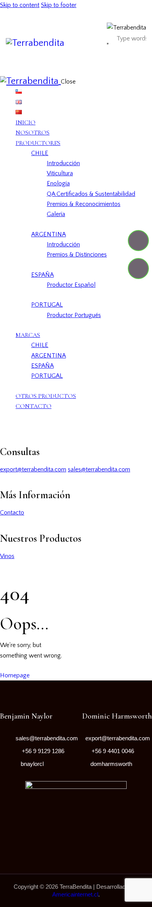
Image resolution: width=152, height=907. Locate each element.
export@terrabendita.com (33, 469)
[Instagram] (138, 268)
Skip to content (19, 5)
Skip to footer (58, 5)
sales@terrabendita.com (99, 469)
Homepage (15, 675)
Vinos (7, 556)
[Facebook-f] (138, 240)
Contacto (12, 512)
